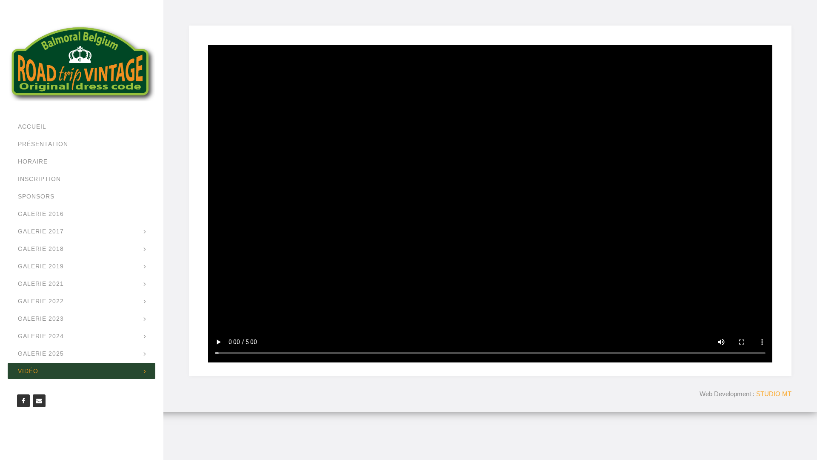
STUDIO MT (773, 393)
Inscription (39, 178)
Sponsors (36, 196)
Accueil (32, 126)
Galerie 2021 (41, 283)
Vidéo (28, 371)
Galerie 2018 (41, 248)
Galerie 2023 (41, 318)
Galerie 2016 (41, 213)
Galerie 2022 (41, 301)
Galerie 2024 (41, 336)
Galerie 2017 (41, 231)
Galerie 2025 (41, 353)
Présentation (43, 144)
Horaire (33, 161)
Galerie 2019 (41, 266)
